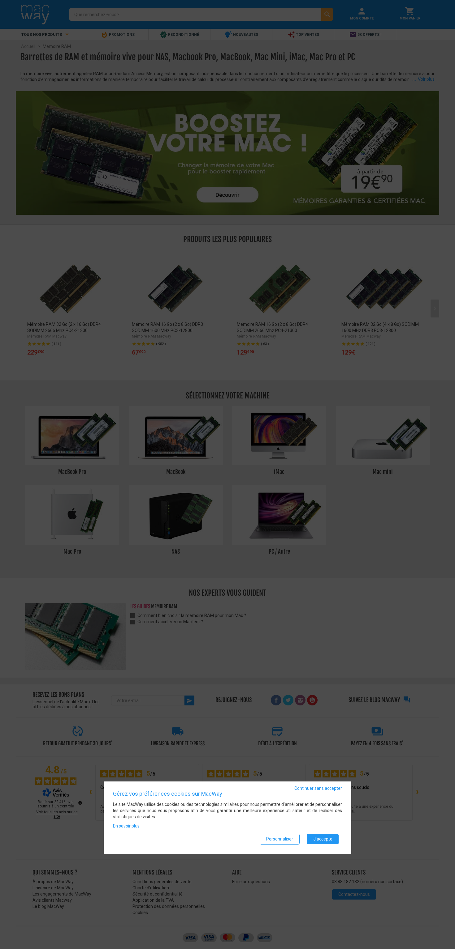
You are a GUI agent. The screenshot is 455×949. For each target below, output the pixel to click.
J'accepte (322, 839)
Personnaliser (279, 839)
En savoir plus (126, 826)
